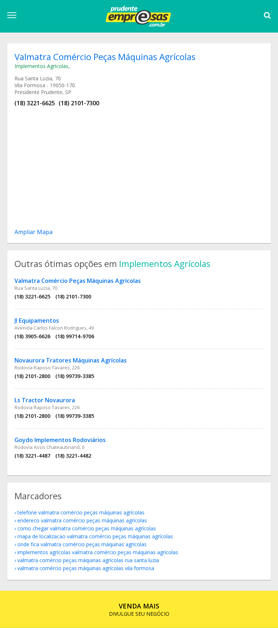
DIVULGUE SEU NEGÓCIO (139, 609)
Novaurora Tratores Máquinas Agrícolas (70, 360)
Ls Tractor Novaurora (44, 400)
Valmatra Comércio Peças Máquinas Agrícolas (77, 281)
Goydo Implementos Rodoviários (60, 440)
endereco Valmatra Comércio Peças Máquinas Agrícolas (82, 520)
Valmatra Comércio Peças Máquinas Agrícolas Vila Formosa (85, 568)
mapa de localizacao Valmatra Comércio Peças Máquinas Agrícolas (95, 536)
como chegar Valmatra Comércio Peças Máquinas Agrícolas (86, 528)
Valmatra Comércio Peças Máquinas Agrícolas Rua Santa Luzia (88, 560)
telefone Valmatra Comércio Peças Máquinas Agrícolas (80, 512)
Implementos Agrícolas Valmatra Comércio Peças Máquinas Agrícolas (97, 552)
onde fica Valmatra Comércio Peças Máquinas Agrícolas (82, 544)
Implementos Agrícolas (41, 66)
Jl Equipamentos (36, 320)
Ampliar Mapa (33, 232)
